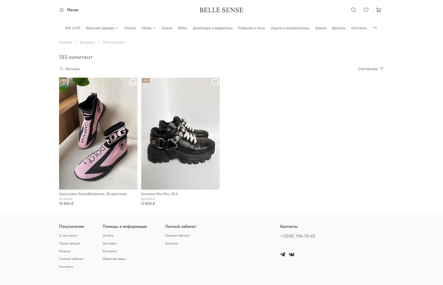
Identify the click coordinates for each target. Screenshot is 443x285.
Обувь (146, 28)
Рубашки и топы (251, 28)
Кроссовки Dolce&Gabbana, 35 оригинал (93, 193)
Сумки (167, 28)
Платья (130, 28)
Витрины (87, 42)
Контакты (66, 266)
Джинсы (339, 28)
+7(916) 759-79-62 (297, 236)
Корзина (171, 243)
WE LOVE (73, 28)
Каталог (65, 251)
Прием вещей (69, 243)
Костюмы (359, 28)
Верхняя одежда (100, 28)
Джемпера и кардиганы (213, 28)
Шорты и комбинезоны (290, 28)
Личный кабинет (71, 259)
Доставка (109, 243)
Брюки (320, 28)
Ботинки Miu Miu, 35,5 (159, 193)
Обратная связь (114, 259)
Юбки (182, 28)
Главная (65, 42)
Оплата (108, 235)
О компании (68, 235)
